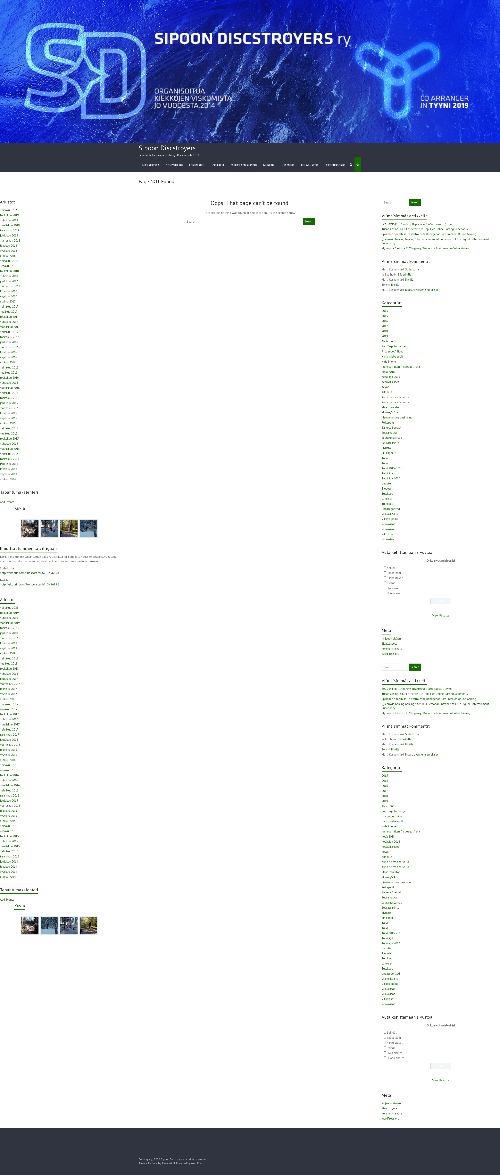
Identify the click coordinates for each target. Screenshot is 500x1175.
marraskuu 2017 (10, 286)
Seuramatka (389, 432)
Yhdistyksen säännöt (243, 165)
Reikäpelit (388, 422)
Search (309, 221)
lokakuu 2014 (8, 469)
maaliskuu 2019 (10, 225)
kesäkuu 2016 (8, 372)
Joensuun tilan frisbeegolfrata (401, 366)
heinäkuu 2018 (9, 261)
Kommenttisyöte (392, 648)
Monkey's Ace (390, 412)
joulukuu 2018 (9, 235)
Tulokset (387, 493)
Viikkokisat (388, 524)
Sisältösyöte (389, 643)
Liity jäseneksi (151, 165)
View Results (440, 615)
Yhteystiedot (174, 165)
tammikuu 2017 (9, 337)
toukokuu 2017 (9, 317)
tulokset (387, 499)
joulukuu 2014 (9, 464)
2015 (385, 311)
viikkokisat (388, 534)
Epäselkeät (394, 573)
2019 (385, 336)
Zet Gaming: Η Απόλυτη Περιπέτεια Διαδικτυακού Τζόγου (417, 224)
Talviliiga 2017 (391, 478)
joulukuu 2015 (9, 403)
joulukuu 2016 (9, 342)
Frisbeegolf (196, 165)
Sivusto (386, 448)
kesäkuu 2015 (8, 433)
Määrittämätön (391, 407)
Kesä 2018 (388, 372)
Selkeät (392, 568)
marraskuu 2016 (10, 347)
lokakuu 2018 (8, 245)
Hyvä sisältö (394, 588)
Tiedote (387, 488)
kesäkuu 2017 (8, 311)
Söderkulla (412, 269)
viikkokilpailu (390, 519)
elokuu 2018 (8, 256)
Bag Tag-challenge (394, 346)
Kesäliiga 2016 (391, 377)
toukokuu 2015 (9, 438)
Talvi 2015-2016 (392, 468)
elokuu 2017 (8, 301)
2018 (385, 331)
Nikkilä (409, 279)
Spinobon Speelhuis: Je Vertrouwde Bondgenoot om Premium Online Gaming (429, 234)
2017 (385, 326)
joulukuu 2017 (9, 281)
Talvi (385, 458)
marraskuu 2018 (10, 240)
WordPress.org (390, 654)
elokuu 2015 (8, 423)
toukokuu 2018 (9, 271)
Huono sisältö (395, 593)
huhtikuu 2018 (9, 276)
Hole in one (389, 361)
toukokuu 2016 (9, 377)
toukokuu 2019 (9, 215)
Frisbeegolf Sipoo (393, 351)
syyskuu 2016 (8, 357)
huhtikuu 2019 (9, 220)
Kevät (385, 387)
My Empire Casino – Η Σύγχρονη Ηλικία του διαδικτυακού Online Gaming (426, 248)
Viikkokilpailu (390, 514)
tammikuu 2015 (9, 459)
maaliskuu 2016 (10, 388)
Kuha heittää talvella (395, 397)
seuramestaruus (392, 438)
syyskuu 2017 (8, 296)
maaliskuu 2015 (10, 449)
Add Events (7, 502)
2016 (385, 321)
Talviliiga (387, 473)
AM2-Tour (388, 341)
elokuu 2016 (8, 362)
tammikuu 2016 (9, 398)
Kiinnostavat (395, 578)
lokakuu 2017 (8, 291)
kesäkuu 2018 (8, 266)
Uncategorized (391, 509)
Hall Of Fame (309, 165)
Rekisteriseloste (334, 165)
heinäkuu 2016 (9, 367)
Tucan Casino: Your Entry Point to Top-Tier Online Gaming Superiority (425, 229)
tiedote (386, 483)
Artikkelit (218, 165)
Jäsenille (288, 165)
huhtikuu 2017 (9, 322)
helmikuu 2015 (9, 454)
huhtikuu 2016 (9, 383)
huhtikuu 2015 (9, 443)
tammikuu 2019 (9, 230)
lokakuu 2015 (8, 413)
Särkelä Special (391, 427)
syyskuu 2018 (8, 250)
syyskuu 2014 (8, 474)
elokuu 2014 (8, 479)
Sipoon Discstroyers (167, 148)
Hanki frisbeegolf (392, 356)
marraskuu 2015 (10, 408)
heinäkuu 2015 (9, 428)
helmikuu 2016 (9, 393)
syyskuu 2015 (8, 418)
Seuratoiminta (390, 443)
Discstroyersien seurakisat (421, 290)
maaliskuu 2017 (10, 327)
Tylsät (391, 583)
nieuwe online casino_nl (397, 417)
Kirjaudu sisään (391, 638)
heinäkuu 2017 (9, 306)
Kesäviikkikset (390, 382)
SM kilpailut (389, 453)
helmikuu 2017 (9, 332)
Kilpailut (268, 165)
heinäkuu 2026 (9, 210)
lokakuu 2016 (8, 352)
